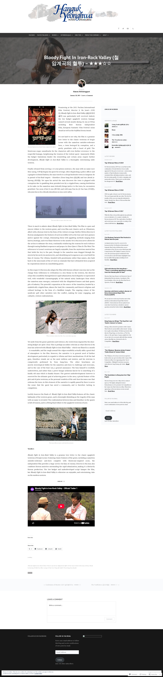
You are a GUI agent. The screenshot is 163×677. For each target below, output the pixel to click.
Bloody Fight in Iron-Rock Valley (37, 566)
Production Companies (92, 35)
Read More (119, 181)
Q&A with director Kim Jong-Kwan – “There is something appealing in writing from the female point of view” (118, 270)
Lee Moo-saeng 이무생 (44, 568)
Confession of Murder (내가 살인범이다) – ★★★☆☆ (62, 585)
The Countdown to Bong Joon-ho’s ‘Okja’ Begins (117, 376)
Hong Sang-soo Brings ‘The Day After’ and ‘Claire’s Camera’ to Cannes (118, 322)
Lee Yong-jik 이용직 (57, 568)
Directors (78, 35)
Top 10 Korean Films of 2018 (114, 190)
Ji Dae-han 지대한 (73, 566)
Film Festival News (42, 35)
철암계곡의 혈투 (62, 566)
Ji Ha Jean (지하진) (84, 566)
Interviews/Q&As (66, 35)
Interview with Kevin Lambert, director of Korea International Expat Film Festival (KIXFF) (118, 293)
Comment (109, 619)
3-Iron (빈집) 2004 (117, 135)
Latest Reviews (110, 156)
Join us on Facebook (111, 109)
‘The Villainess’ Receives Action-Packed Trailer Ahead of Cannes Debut (117, 351)
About (105, 35)
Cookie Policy (38, 673)
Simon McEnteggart (81, 91)
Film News (32, 35)
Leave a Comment (87, 95)
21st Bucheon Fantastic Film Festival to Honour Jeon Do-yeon (118, 238)
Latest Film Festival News (113, 231)
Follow (108, 418)
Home (113, 130)
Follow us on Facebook (37, 636)
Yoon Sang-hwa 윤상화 (70, 568)
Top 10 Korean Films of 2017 (114, 211)
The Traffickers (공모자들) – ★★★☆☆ (105, 585)
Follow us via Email (111, 398)
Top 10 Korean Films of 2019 (114, 163)
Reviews (54, 35)
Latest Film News (110, 314)
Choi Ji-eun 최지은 (52, 566)
